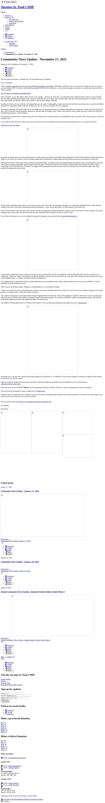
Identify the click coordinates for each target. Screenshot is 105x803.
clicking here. (41, 391)
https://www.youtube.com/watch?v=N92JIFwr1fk (35, 402)
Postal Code (5, 698)
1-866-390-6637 (13, 768)
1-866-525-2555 (13, 785)
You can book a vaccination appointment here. (16, 93)
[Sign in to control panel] (2, 799)
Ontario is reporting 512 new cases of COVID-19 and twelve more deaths (29, 86)
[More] (12, 17)
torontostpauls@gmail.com (17, 758)
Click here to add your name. (10, 125)
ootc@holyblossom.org (69, 216)
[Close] (2, 659)
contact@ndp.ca (13, 783)
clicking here (82, 303)
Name (3, 693)
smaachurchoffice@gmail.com (11, 384)
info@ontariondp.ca (14, 766)
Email (6, 696)
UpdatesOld (9, 52)
